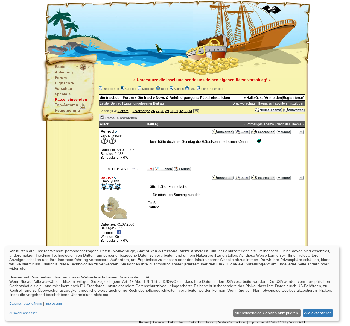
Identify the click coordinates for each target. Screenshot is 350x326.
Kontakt (144, 322)
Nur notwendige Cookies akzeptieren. (266, 313)
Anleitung (64, 72)
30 (172, 111)
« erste (123, 111)
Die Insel (145, 98)
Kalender (130, 88)
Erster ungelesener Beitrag (144, 103)
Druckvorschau (243, 103)
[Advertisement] (148, 27)
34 (190, 111)
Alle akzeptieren (318, 313)
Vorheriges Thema (260, 124)
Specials (63, 94)
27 (158, 111)
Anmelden (273, 98)
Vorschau (63, 88)
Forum (61, 77)
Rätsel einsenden (71, 99)
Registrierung (67, 110)
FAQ (192, 88)
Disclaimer (159, 322)
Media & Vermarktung (232, 322)
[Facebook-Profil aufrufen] (119, 233)
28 (162, 111)
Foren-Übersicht (212, 88)
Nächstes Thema (289, 124)
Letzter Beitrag (110, 103)
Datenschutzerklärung (25, 304)
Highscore (64, 83)
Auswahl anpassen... (24, 313)
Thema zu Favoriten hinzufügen (280, 103)
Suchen (179, 88)
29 (167, 111)
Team (164, 88)
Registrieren (111, 88)
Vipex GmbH (297, 322)
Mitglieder (148, 88)
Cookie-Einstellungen (201, 322)
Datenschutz (176, 322)
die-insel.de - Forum (117, 98)
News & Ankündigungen (176, 98)
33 (186, 111)
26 (153, 111)
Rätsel (60, 66)
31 (176, 111)
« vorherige (141, 111)
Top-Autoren (66, 105)
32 (181, 111)
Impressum (256, 322)
